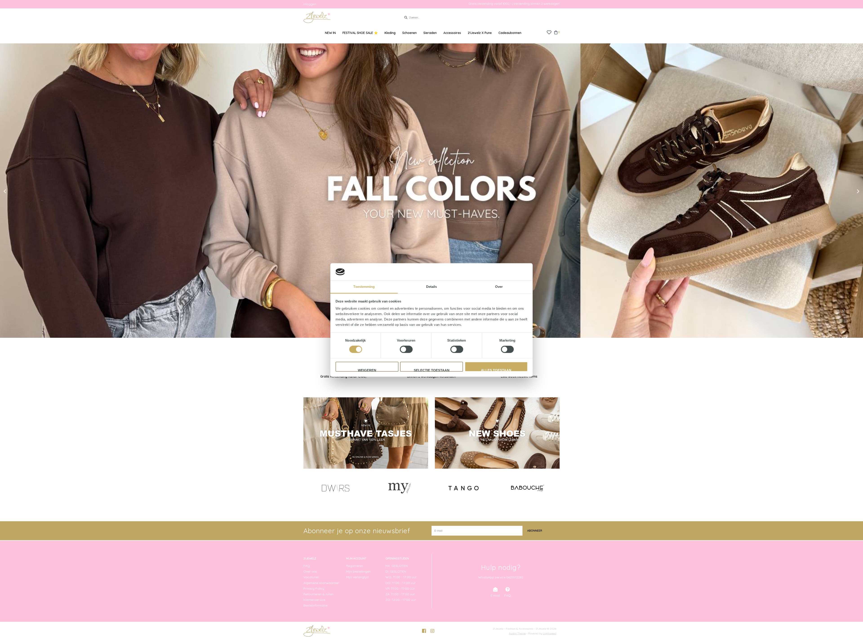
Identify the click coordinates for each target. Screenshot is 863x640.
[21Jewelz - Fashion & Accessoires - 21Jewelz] (349, 17)
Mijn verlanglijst (357, 577)
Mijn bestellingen (358, 571)
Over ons (310, 571)
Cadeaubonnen (509, 33)
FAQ (306, 566)
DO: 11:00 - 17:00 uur (400, 583)
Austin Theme (517, 633)
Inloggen (309, 4)
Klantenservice (314, 600)
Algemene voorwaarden (321, 583)
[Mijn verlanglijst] (549, 32)
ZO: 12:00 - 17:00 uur (400, 600)
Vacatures (311, 577)
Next (848, 191)
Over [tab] (499, 287)
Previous (14, 191)
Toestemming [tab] (364, 287)
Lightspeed (549, 633)
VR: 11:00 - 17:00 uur (400, 588)
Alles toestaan (496, 369)
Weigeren (367, 369)
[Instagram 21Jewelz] (432, 631)
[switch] (406, 349)
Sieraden (430, 33)
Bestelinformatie (315, 605)
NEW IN (330, 33)
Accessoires (452, 33)
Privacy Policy (313, 588)
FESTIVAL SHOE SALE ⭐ (360, 33)
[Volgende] (557, 488)
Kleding (390, 33)
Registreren (354, 566)
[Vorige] (306, 488)
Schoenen (409, 33)
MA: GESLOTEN (396, 566)
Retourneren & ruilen (318, 594)
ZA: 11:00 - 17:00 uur (400, 594)
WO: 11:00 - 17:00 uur (400, 577)
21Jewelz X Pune (480, 33)
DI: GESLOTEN (395, 571)
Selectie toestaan (431, 369)
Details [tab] (431, 287)
